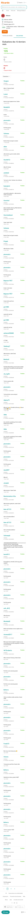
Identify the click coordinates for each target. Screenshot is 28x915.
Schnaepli (7, 535)
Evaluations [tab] (19, 35)
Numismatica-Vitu (10, 496)
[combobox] (14, 7)
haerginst (7, 186)
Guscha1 (7, 200)
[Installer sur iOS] (8, 906)
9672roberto (8, 650)
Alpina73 (6, 400)
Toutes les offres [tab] (7, 35)
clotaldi (6, 483)
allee (5, 147)
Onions (6, 757)
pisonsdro (7, 120)
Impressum (5, 896)
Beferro (6, 690)
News (6, 899)
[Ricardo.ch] (5, 3)
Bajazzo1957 (8, 281)
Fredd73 (6, 744)
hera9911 (7, 554)
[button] (20, 2)
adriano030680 (9, 333)
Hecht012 (7, 160)
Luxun (6, 94)
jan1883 (6, 307)
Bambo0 (6, 359)
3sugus (6, 81)
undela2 (6, 173)
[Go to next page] (14, 889)
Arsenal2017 (8, 634)
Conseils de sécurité (18, 899)
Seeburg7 (7, 346)
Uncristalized (8, 215)
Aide (24, 896)
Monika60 (7, 621)
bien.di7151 (7, 509)
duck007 (6, 470)
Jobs (10, 899)
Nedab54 (7, 107)
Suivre (5, 31)
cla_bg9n (7, 374)
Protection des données (15, 896)
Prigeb (6, 241)
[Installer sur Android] (20, 906)
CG (6, 893)
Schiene (6, 133)
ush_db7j (7, 608)
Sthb (5, 415)
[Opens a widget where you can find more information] (5, 912)
